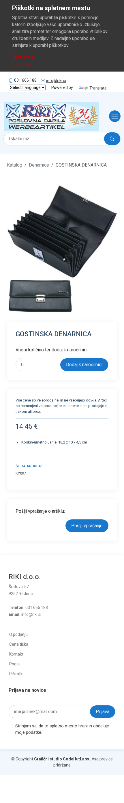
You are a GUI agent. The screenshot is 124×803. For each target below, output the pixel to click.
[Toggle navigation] (113, 116)
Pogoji (14, 664)
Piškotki (16, 674)
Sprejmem (23, 57)
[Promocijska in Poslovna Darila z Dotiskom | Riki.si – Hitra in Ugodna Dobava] (51, 116)
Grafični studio (48, 759)
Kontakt (16, 654)
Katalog (14, 165)
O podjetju (18, 634)
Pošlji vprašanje (87, 525)
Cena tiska (18, 644)
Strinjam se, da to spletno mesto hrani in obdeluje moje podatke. (62, 729)
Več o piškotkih (24, 65)
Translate (98, 88)
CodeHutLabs (76, 759)
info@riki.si (56, 81)
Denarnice (39, 165)
